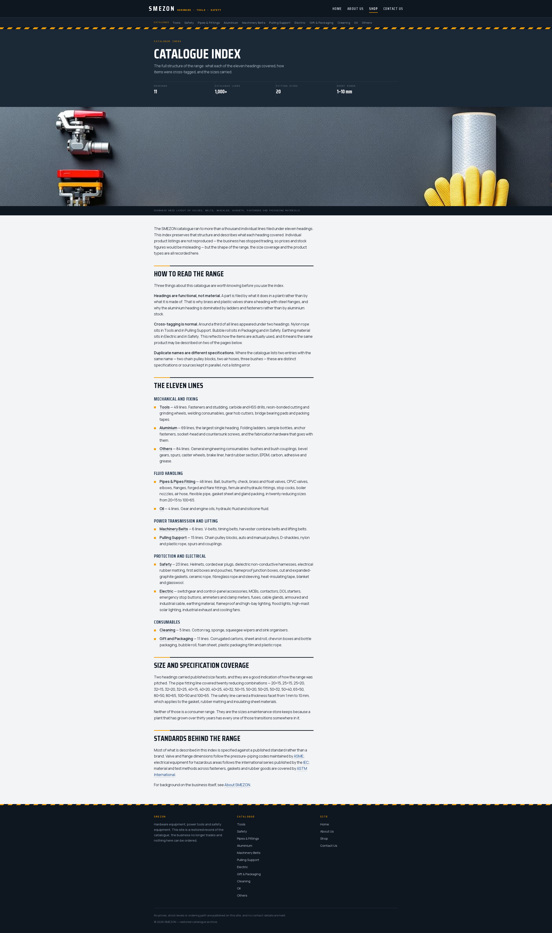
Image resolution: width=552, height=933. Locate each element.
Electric (300, 23)
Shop (373, 8)
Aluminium (231, 23)
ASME (298, 756)
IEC (306, 762)
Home (337, 8)
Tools (176, 23)
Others (367, 23)
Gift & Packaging (321, 23)
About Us (355, 8)
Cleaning (343, 23)
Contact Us (393, 8)
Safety (189, 23)
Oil (356, 23)
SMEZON (185, 8)
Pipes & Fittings (209, 23)
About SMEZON (237, 784)
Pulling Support (279, 23)
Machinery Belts (253, 23)
